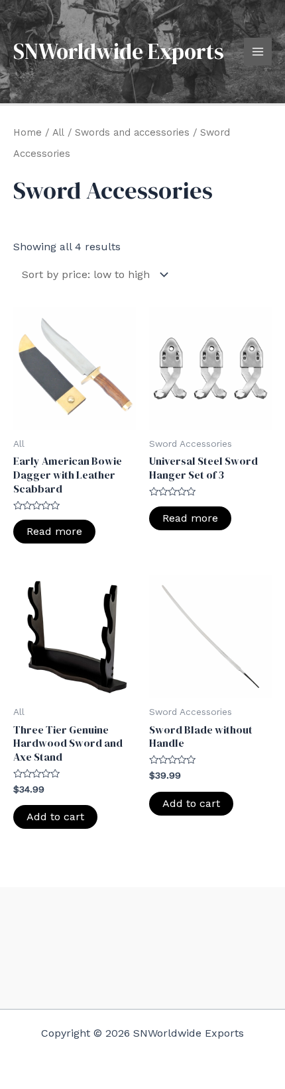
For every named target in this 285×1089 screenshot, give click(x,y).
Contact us (142, 961)
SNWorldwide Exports (118, 51)
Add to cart (55, 816)
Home (27, 132)
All (58, 132)
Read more (54, 531)
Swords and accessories (132, 132)
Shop (142, 940)
